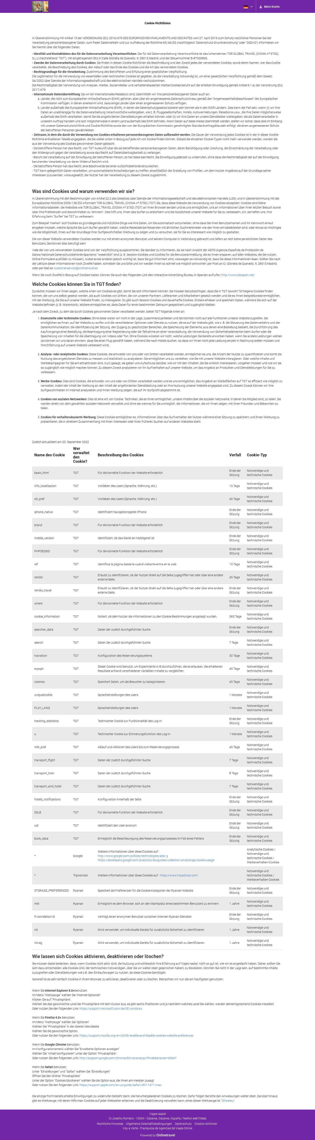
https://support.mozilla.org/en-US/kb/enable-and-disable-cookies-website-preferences (137, 1035)
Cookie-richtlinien (206, 1123)
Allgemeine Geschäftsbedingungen (149, 1123)
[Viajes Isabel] (40, 6)
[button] (248, 6)
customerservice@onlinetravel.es (76, 268)
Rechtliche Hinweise (110, 1123)
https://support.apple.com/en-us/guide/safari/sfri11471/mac (121, 1085)
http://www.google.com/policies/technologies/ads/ (132, 856)
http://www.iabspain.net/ (238, 275)
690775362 (199, 1118)
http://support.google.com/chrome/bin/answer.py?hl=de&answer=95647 (128, 1058)
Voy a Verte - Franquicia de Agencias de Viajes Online (157, 1128)
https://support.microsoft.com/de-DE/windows (111, 1008)
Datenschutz (183, 1123)
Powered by (157, 1135)
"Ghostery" (228, 1100)
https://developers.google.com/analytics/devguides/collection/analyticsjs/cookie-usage (156, 860)
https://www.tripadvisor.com (179, 875)
